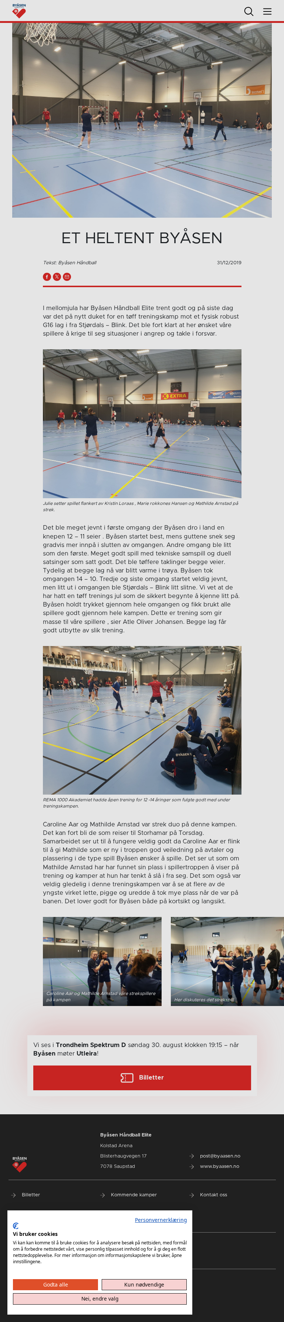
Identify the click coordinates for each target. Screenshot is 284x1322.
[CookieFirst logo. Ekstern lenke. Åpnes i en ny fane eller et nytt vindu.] (15, 1226)
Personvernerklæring (161, 1219)
